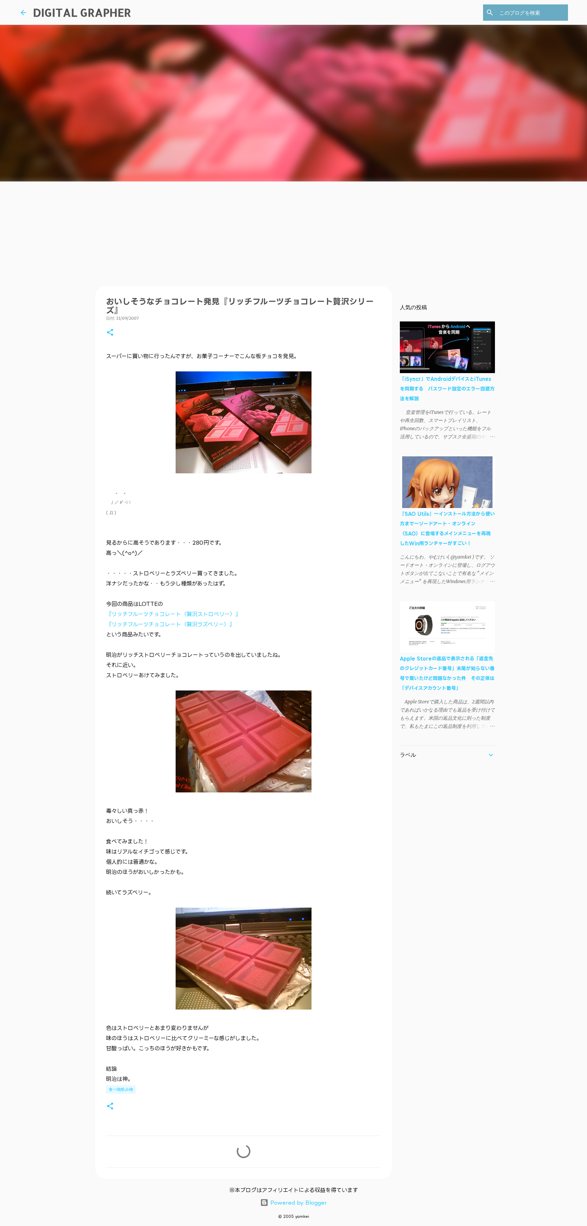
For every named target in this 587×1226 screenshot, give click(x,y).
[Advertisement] (293, 232)
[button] (110, 332)
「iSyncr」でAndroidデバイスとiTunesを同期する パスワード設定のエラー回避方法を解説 (447, 388)
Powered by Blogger (297, 1202)
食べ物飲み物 (121, 1089)
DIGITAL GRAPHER (82, 12)
